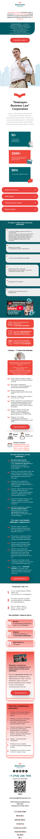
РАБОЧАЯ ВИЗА (20, 831)
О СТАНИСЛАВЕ (20, 811)
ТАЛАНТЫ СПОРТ (20, 828)
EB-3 (20, 837)
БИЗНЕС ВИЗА (20, 819)
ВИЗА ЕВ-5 (20, 815)
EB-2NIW (20, 834)
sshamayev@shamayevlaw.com (20, 798)
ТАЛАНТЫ (20, 824)
